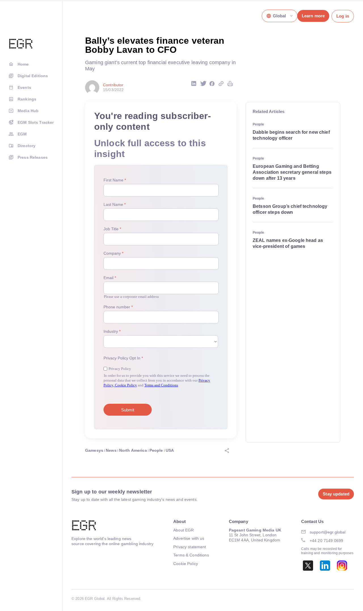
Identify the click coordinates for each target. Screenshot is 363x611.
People (156, 450)
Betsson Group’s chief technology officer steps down (290, 209)
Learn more (313, 15)
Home (23, 64)
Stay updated (336, 493)
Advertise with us (188, 538)
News (111, 450)
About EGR (183, 530)
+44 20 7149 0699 (326, 540)
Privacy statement (189, 547)
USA (170, 450)
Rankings (27, 99)
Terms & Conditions (191, 555)
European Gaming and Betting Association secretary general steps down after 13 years (292, 172)
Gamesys (94, 450)
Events (24, 87)
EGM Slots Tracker (36, 122)
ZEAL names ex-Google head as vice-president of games (288, 243)
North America (133, 450)
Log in (342, 16)
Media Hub (28, 110)
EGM (22, 134)
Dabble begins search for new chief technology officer (291, 135)
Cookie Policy (185, 563)
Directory (26, 145)
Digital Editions (33, 76)
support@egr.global (328, 532)
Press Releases (33, 157)
